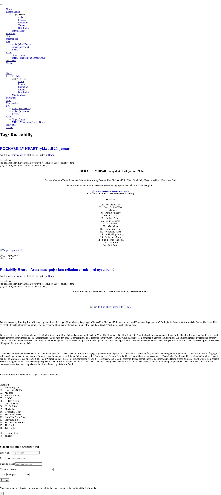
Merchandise (12, 39)
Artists (21, 17)
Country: (4, 469)
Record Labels (13, 12)
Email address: (7, 464)
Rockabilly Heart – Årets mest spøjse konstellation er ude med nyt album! (57, 270)
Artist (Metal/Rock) (21, 44)
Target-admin (17, 155)
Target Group (18, 55)
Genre (3, 474)
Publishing (11, 33)
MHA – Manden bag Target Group (28, 57)
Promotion (23, 22)
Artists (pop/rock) (20, 47)
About (9, 52)
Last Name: (5, 458)
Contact (9, 63)
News (9, 9)
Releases (22, 20)
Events (15, 49)
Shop (8, 36)
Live (8, 41)
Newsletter (11, 60)
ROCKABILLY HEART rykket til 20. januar (35, 148)
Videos (21, 25)
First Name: (5, 452)
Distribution (23, 28)
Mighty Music (18, 30)
